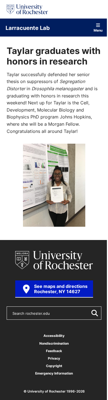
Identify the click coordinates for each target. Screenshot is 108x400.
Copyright (54, 365)
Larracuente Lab (28, 27)
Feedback (54, 351)
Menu (98, 30)
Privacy (54, 358)
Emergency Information (54, 373)
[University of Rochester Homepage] (27, 9)
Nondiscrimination (54, 343)
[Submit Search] (93, 313)
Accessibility (54, 335)
